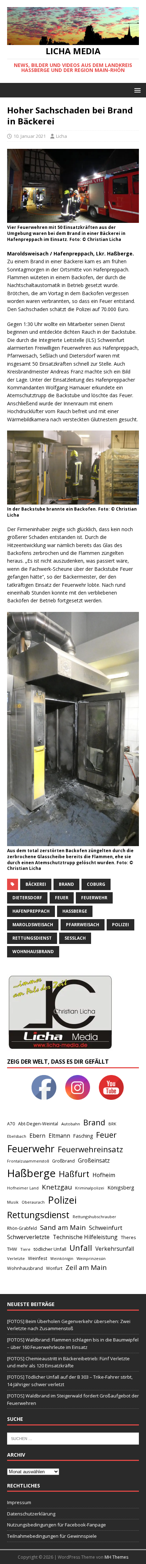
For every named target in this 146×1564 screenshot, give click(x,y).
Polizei (120, 925)
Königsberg (120, 1187)
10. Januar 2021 (29, 136)
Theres (128, 1237)
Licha (61, 136)
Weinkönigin (61, 1258)
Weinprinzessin (91, 1258)
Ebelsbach (16, 1136)
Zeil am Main (86, 1267)
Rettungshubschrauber (94, 1216)
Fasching (83, 1135)
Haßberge (74, 911)
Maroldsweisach (32, 925)
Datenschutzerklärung (31, 1513)
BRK (112, 1123)
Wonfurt (54, 1268)
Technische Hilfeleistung (85, 1237)
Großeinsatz (94, 1160)
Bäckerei (36, 884)
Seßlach (75, 938)
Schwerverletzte (28, 1237)
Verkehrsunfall (114, 1249)
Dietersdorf (27, 898)
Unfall (80, 1247)
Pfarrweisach (82, 925)
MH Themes (116, 1557)
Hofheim (103, 1175)
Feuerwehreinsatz (90, 1149)
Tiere (25, 1249)
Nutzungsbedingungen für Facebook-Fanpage (56, 1524)
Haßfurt (74, 1174)
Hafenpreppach (31, 911)
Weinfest (37, 1258)
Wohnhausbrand (33, 952)
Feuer (61, 898)
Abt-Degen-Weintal (38, 1124)
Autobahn (70, 1123)
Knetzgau (57, 1186)
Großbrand (63, 1161)
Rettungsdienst (32, 938)
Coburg (96, 884)
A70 (11, 1124)
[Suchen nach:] (73, 1438)
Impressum (19, 1502)
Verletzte (16, 1258)
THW (12, 1249)
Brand (66, 884)
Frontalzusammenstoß (28, 1161)
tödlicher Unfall (50, 1249)
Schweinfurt (105, 1227)
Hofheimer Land (23, 1188)
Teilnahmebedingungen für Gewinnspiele (52, 1536)
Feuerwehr (94, 898)
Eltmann (59, 1136)
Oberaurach (33, 1202)
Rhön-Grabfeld (22, 1228)
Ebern (37, 1136)
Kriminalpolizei (89, 1188)
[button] (136, 90)
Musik (12, 1202)
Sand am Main (63, 1227)
